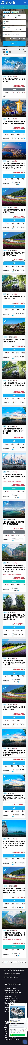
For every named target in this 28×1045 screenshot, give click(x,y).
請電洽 (14, 488)
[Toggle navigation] (25, 2)
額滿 (14, 532)
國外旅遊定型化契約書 (11, 977)
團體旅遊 (7, 12)
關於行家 (7, 970)
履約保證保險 (15, 974)
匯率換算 (21, 970)
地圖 (6, 1027)
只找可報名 (14, 38)
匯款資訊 (7, 974)
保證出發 (23, 38)
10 (22, 962)
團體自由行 (15, 12)
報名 (14, 131)
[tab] (3, 52)
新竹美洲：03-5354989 (11, 1040)
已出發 (14, 89)
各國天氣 (14, 970)
